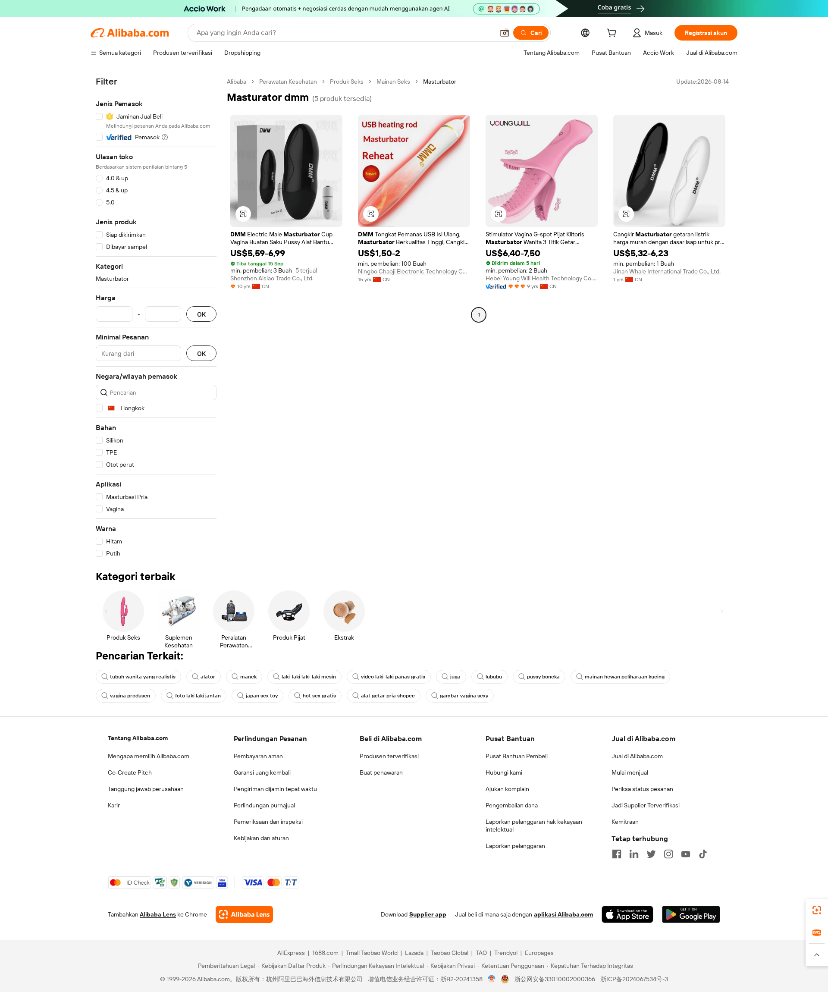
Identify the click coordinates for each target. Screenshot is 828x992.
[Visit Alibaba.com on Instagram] (668, 854)
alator (208, 677)
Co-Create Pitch (130, 772)
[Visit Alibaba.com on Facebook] (617, 854)
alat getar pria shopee (388, 696)
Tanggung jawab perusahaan (146, 788)
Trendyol (506, 952)
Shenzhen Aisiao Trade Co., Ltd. (272, 278)
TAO (481, 952)
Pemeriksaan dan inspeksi (268, 821)
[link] (817, 910)
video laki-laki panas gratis (393, 677)
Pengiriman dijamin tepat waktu (275, 788)
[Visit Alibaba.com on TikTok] (703, 854)
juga (455, 677)
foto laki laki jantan (198, 696)
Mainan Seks (393, 81)
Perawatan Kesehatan (288, 81)
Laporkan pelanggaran (515, 845)
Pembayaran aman (258, 756)
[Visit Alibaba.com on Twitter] (651, 854)
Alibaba (236, 81)
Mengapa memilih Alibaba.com (148, 756)
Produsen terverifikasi (389, 756)
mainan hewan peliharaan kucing (625, 677)
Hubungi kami (504, 772)
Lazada (414, 952)
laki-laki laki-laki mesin (309, 677)
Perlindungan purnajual (264, 805)
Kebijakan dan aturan (261, 838)
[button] (504, 33)
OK (201, 314)
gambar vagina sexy (464, 696)
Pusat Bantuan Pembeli (517, 756)
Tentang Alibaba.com (138, 738)
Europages (539, 952)
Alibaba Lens (158, 914)
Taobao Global (449, 952)
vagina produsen (130, 696)
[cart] (613, 34)
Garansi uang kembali (262, 772)
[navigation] (156, 317)
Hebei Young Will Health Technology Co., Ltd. (542, 278)
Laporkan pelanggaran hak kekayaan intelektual (534, 825)
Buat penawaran (381, 772)
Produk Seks (347, 81)
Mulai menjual (630, 772)
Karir (114, 805)
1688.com (325, 952)
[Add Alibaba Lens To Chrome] (244, 914)
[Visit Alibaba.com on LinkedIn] (634, 854)
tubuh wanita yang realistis (143, 677)
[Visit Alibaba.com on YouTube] (686, 854)
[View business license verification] (492, 979)
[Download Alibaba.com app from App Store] (627, 914)
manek (248, 677)
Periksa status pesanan (642, 788)
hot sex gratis (319, 696)
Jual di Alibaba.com (637, 756)
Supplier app (427, 914)
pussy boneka (543, 677)
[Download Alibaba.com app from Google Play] (691, 914)
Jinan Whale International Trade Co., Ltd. (667, 271)
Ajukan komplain (507, 788)
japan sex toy (262, 696)
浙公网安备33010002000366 (554, 979)
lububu (494, 677)
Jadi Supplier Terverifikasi (646, 805)
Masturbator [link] (439, 81)
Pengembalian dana (512, 805)
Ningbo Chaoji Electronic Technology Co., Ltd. (414, 271)
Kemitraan (625, 821)
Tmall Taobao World (372, 952)
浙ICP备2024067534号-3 (634, 979)
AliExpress (291, 952)
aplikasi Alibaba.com (563, 914)
